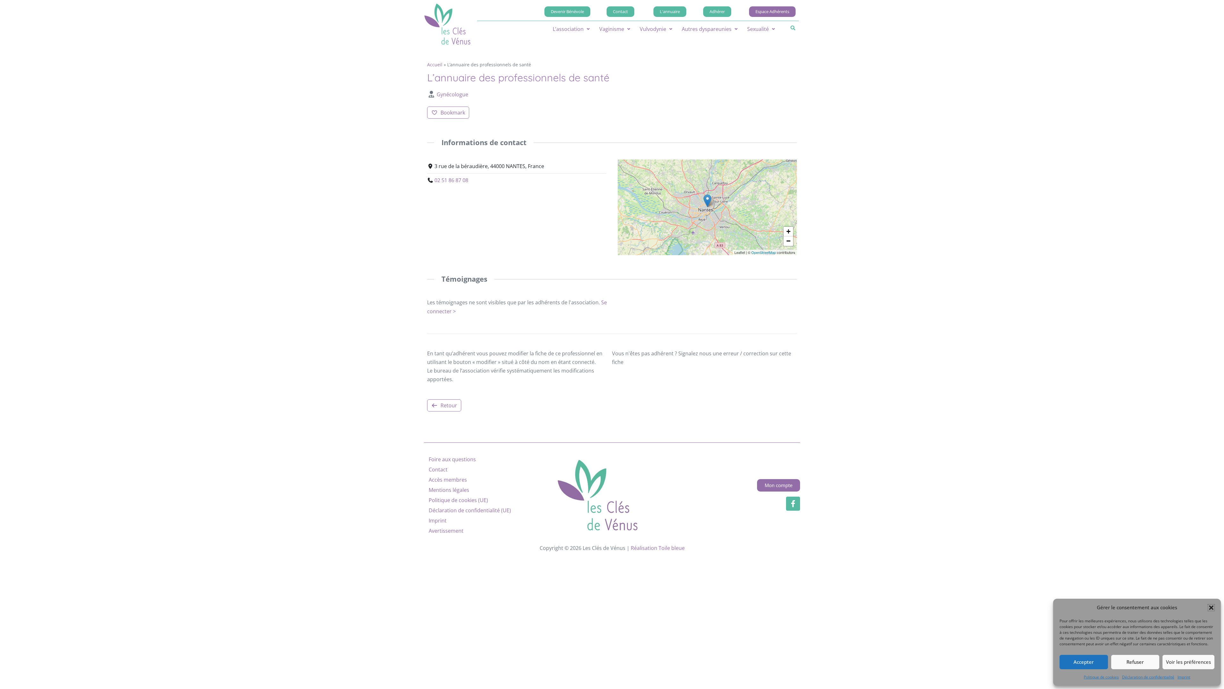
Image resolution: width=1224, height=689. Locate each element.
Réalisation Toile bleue (658, 548)
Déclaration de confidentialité (1148, 677)
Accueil (434, 65)
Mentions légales (449, 489)
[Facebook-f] (793, 504)
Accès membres (448, 479)
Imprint (1183, 677)
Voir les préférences (1188, 662)
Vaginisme (611, 29)
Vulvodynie (653, 29)
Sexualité (758, 29)
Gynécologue (452, 94)
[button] (1211, 607)
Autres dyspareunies (707, 29)
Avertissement (446, 530)
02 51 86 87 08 (451, 180)
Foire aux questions (452, 459)
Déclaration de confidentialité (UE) (470, 510)
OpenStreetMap (763, 252)
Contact (438, 469)
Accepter (1084, 662)
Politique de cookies (1101, 677)
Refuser (1135, 662)
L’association (568, 29)
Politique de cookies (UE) (458, 500)
